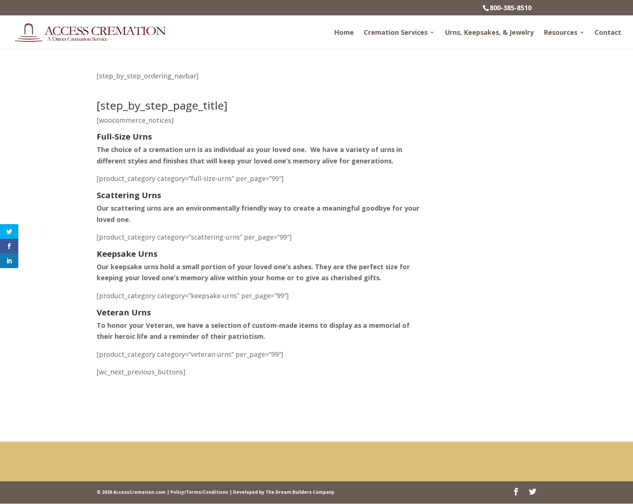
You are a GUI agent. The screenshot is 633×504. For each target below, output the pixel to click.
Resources (560, 33)
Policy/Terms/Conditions (199, 492)
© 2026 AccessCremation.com (131, 492)
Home (344, 33)
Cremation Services (395, 33)
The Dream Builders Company (300, 492)
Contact (608, 33)
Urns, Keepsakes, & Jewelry (489, 33)
